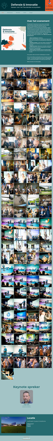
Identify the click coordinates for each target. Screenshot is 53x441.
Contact (24, 12)
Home (3, 12)
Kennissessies (10, 12)
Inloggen (31, 12)
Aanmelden (18, 12)
